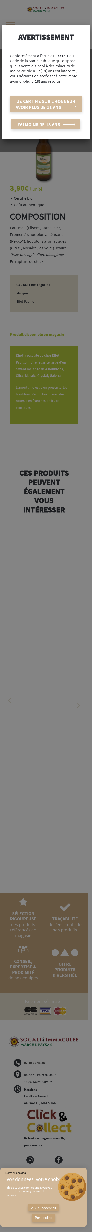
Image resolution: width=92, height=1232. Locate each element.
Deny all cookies (15, 1172)
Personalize (43, 1218)
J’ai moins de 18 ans (38, 124)
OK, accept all (45, 1208)
